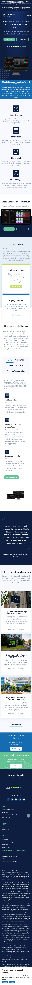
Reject (12, 982)
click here (22, 953)
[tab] (10, 360)
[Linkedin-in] (16, 799)
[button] (27, 15)
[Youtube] (23, 799)
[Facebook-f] (8, 799)
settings (4, 979)
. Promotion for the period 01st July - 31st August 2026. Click (15, 2)
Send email (20, 95)
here (25, 3)
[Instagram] (20, 799)
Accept (5, 982)
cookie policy (11, 977)
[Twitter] (12, 799)
